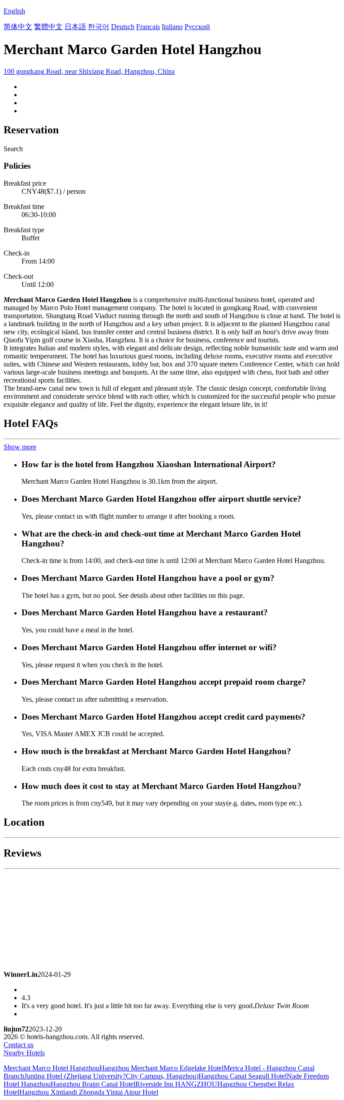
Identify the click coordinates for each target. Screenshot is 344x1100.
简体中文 (18, 26)
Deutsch (122, 26)
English (14, 11)
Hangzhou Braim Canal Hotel (93, 1084)
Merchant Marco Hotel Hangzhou (51, 1068)
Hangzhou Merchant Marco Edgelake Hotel (161, 1068)
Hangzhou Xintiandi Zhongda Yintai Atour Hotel (88, 1092)
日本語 (75, 26)
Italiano (172, 26)
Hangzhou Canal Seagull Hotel (242, 1076)
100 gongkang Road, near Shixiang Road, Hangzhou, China (89, 71)
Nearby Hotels (24, 1053)
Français (148, 26)
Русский (197, 26)
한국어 (98, 26)
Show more (20, 447)
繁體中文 (48, 26)
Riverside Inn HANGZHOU (176, 1084)
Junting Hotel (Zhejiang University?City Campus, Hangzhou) (111, 1076)
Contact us (19, 1045)
